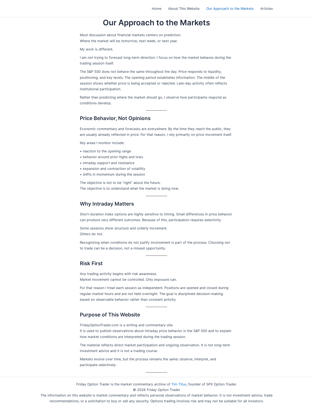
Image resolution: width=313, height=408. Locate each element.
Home (156, 8)
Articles (266, 8)
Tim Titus (178, 384)
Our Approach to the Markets (230, 8)
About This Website (184, 8)
